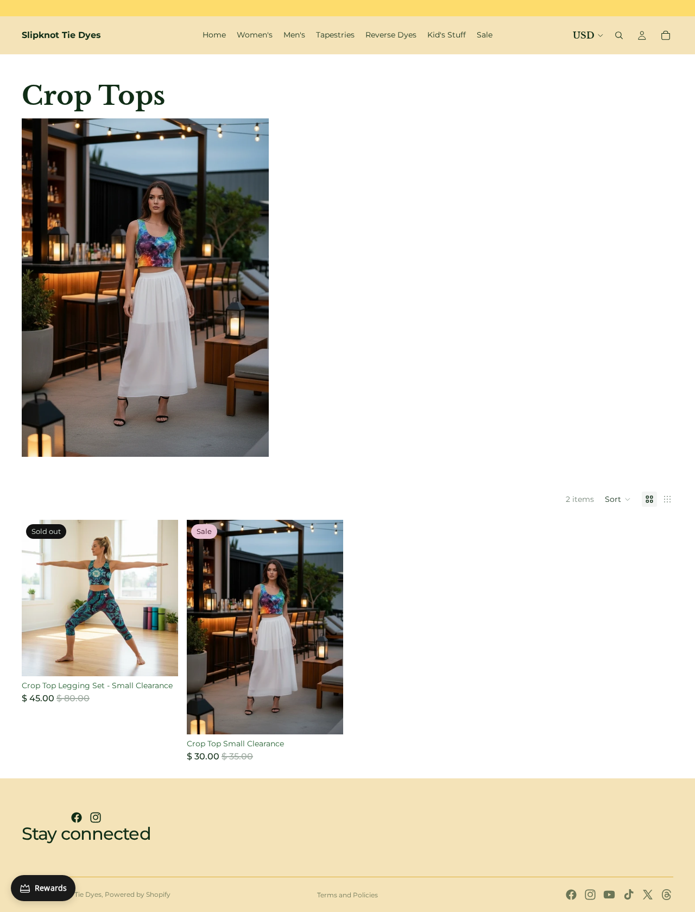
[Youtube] (609, 894)
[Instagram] (95, 817)
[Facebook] (76, 817)
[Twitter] (647, 894)
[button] (618, 499)
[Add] (326, 717)
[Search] (619, 35)
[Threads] (666, 894)
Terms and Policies (347, 895)
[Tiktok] (628, 894)
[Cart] (666, 35)
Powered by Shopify (137, 894)
